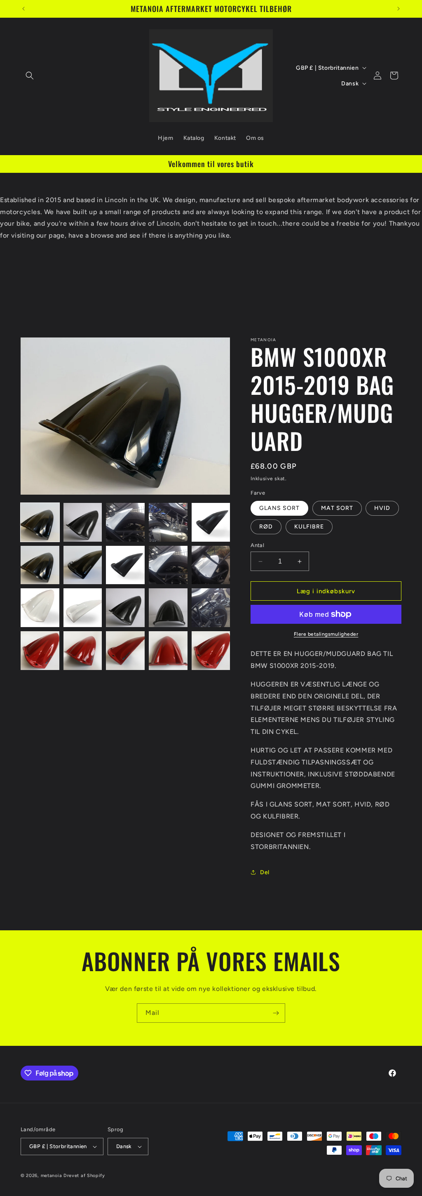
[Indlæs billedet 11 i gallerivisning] (40, 607)
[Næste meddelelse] (398, 9)
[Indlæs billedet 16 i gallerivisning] (40, 650)
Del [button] (265, 872)
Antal (257, 545)
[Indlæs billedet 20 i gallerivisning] (211, 650)
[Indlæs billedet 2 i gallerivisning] (82, 522)
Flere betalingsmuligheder (326, 634)
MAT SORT (337, 508)
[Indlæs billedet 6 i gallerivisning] (40, 565)
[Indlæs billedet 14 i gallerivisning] (168, 607)
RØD (266, 526)
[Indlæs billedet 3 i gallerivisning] (125, 522)
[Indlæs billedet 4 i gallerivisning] (168, 522)
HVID (382, 508)
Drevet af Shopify (84, 1175)
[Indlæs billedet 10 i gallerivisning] (211, 565)
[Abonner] (276, 1013)
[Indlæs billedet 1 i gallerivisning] (40, 522)
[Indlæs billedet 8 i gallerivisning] (125, 565)
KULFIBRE (309, 526)
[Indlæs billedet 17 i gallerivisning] (82, 650)
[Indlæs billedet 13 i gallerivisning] (125, 607)
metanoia (51, 1175)
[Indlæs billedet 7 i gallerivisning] (82, 565)
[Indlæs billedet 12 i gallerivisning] (82, 607)
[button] (30, 75)
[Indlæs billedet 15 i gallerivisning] (211, 607)
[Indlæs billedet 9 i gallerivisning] (168, 565)
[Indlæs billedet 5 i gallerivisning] (211, 522)
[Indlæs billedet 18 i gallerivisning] (125, 650)
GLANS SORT (279, 508)
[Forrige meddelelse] (23, 9)
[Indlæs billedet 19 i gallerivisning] (168, 650)
